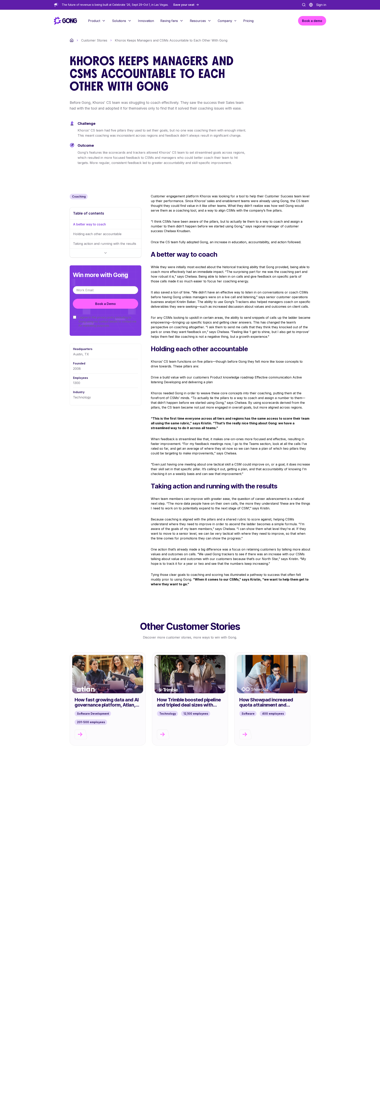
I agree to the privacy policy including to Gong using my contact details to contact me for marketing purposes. (107, 321)
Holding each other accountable (97, 234)
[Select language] (311, 5)
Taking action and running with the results (104, 244)
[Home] (72, 40)
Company (225, 21)
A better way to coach (89, 224)
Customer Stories (94, 40)
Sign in (321, 5)
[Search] (304, 5)
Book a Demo (105, 304)
